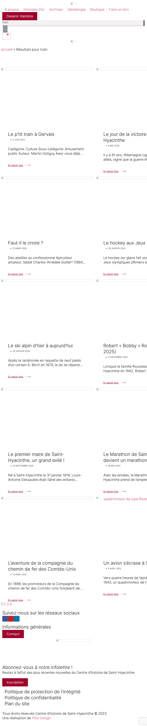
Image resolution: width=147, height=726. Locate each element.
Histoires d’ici (34, 9)
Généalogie (77, 9)
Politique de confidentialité (33, 697)
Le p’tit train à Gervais (31, 134)
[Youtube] (11, 619)
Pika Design (41, 718)
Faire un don (119, 9)
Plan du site (17, 703)
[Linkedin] (17, 619)
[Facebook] (5, 619)
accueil (7, 49)
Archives (56, 9)
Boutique (97, 9)
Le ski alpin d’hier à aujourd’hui (40, 345)
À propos (12, 9)
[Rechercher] (144, 23)
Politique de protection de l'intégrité (43, 691)
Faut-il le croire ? (25, 243)
